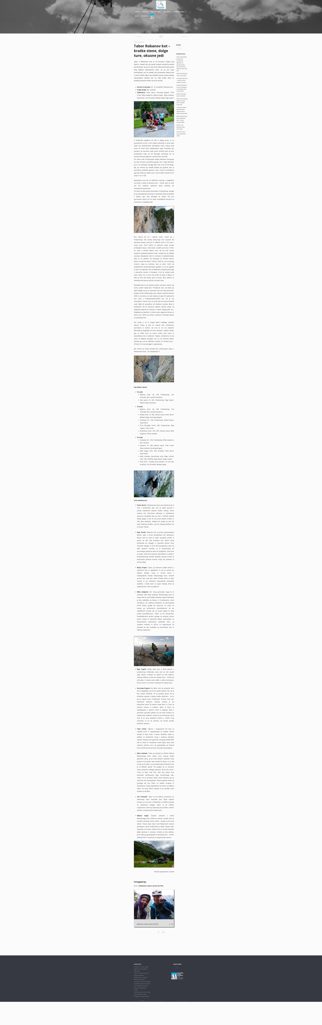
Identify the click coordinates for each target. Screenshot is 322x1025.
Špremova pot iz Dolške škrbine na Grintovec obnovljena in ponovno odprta (142, 1003)
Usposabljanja (155, 12)
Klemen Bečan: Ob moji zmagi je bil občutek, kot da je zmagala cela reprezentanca (142, 1017)
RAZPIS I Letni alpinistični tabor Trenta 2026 (181, 127)
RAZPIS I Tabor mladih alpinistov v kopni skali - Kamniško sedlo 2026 (182, 101)
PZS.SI (142, 1024)
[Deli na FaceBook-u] (158, 955)
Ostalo (144, 16)
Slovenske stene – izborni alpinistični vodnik (181, 133)
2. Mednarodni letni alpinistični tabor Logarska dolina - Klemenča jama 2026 (182, 110)
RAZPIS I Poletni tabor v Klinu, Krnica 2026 (182, 74)
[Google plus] (164, 955)
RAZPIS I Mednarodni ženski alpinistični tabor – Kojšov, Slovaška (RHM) (182, 119)
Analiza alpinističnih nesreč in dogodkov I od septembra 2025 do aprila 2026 (182, 88)
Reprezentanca (179, 12)
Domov (137, 12)
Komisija (145, 12)
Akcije (137, 16)
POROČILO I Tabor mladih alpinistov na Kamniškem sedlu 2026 (141, 992)
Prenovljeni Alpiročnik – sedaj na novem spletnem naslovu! (182, 80)
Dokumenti (167, 12)
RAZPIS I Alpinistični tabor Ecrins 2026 (181, 95)
